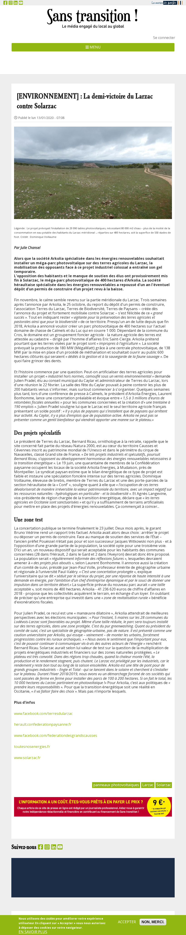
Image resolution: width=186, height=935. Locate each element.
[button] (93, 167)
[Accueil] (93, 18)
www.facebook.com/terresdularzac (43, 713)
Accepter (127, 922)
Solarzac (164, 784)
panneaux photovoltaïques (116, 784)
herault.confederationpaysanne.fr (42, 724)
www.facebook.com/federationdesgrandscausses (55, 735)
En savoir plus (33, 932)
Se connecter (164, 37)
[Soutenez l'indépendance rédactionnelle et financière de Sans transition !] (93, 806)
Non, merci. (153, 922)
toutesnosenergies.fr (32, 746)
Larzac (147, 784)
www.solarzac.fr (27, 757)
